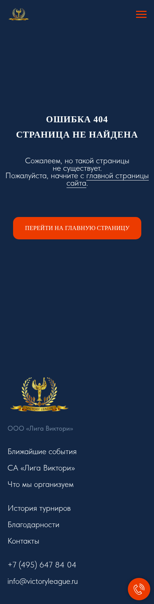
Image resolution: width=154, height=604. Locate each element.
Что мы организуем (40, 484)
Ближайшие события (42, 451)
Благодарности (33, 524)
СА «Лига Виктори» (41, 467)
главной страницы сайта (108, 179)
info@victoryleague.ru (42, 581)
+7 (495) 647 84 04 (42, 564)
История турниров (39, 508)
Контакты (23, 540)
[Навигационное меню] (141, 14)
